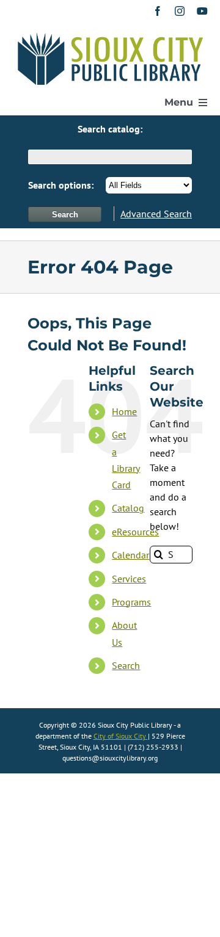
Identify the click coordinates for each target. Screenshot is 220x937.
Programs (131, 602)
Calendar (130, 555)
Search (126, 665)
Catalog (128, 508)
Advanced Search (156, 214)
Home (124, 411)
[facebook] (158, 11)
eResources (135, 532)
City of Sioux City (121, 735)
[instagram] (180, 11)
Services (129, 579)
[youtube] (202, 11)
